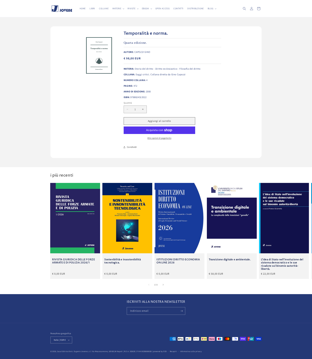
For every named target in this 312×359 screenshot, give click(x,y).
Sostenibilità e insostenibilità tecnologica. (122, 261)
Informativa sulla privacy (191, 351)
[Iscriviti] (181, 311)
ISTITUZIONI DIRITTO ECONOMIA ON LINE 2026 (178, 261)
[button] (118, 8)
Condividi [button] (132, 147)
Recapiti (173, 351)
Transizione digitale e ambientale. (230, 259)
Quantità (128, 102)
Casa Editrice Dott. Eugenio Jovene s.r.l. (74, 351)
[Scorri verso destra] (163, 284)
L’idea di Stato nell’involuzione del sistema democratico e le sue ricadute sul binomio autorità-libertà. (282, 264)
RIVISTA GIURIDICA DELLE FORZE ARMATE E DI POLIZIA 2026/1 (73, 261)
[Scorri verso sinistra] (148, 284)
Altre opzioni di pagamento (159, 138)
